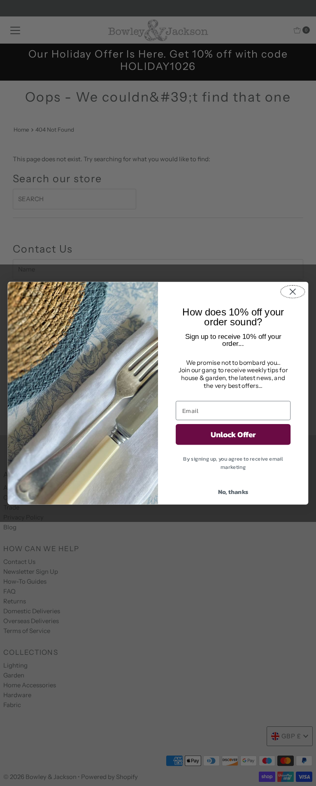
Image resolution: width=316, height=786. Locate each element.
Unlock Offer (233, 434)
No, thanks (233, 492)
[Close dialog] (292, 291)
